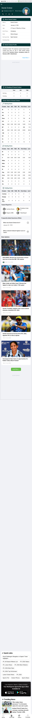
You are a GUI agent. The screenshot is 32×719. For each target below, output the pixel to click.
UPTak (12, 1)
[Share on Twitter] (3, 14)
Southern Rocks (13, 52)
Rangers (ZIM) (6, 53)
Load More (15, 369)
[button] (16, 247)
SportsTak (3, 1)
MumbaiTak (16, 1)
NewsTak (8, 1)
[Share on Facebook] (6, 14)
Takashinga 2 (13, 53)
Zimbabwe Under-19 (24, 52)
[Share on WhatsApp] (9, 14)
